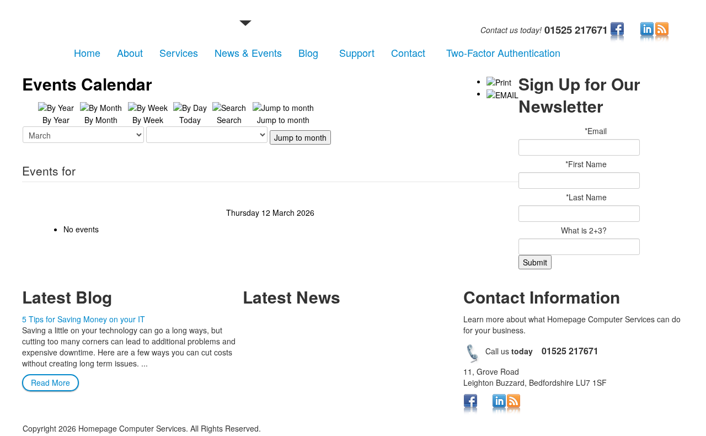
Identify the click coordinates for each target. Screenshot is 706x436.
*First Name (586, 163)
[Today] (190, 106)
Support (357, 52)
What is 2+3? (584, 230)
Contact (408, 52)
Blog (308, 52)
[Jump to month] (283, 106)
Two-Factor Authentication (503, 52)
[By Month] (101, 106)
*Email (596, 130)
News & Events (248, 52)
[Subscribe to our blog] (661, 32)
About (130, 52)
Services (178, 52)
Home (87, 52)
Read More (50, 382)
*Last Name (586, 197)
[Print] (498, 81)
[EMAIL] (502, 93)
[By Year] (56, 106)
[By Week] (148, 106)
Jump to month (300, 137)
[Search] (229, 106)
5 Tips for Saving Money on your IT (83, 319)
